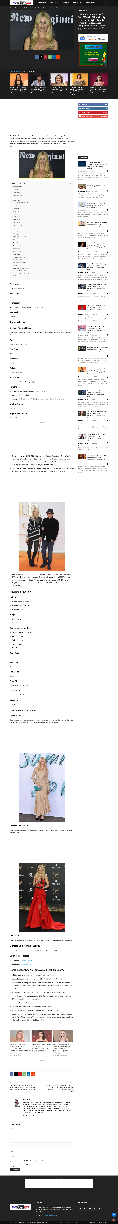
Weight (17, 234)
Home (11, 8)
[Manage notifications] (113, 1219)
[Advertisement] (41, 119)
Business (65, 3)
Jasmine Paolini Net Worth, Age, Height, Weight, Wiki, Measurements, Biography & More (97, 267)
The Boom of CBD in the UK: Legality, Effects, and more (96, 186)
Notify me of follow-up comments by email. (22, 1164)
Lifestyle (54, 3)
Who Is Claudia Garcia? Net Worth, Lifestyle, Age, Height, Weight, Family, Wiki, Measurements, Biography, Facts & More (20, 1048)
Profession (18, 192)
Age (16, 205)
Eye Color (17, 242)
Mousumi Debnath (83, 231)
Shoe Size (17, 248)
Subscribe (104, 116)
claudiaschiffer (26, 964)
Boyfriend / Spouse (20, 226)
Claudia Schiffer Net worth (20, 268)
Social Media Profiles (20, 270)
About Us (59, 1222)
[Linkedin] (54, 57)
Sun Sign (17, 208)
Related (17, 276)
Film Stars (77, 3)
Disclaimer (83, 1222)
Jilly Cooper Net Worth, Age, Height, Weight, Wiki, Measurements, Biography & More (96, 329)
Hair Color (18, 245)
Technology (41, 3)
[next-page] (107, 71)
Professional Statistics (19, 257)
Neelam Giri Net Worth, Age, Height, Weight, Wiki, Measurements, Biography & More (58, 90)
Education (17, 217)
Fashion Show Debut (20, 262)
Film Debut (18, 265)
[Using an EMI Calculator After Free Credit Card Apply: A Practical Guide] (82, 204)
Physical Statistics (17, 229)
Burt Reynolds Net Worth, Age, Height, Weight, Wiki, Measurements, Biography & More (96, 246)
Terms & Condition (102, 1222)
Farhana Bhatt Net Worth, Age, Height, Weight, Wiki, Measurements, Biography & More (99, 90)
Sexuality (17, 254)
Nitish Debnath (84, 28)
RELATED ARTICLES (15, 71)
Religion (17, 214)
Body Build (18, 240)
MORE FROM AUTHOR (29, 71)
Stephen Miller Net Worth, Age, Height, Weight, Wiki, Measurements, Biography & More (97, 288)
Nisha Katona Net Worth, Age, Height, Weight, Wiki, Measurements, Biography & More (96, 394)
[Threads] (33, 1115)
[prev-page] (104, 71)
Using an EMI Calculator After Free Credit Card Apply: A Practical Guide (96, 205)
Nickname (18, 189)
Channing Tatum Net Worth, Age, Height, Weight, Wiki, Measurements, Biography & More (97, 350)
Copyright (75, 1222)
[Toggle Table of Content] (70, 183)
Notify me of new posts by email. (19, 1167)
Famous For (18, 259)
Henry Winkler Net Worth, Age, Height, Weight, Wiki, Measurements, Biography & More (97, 414)
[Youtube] (100, 1209)
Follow (105, 108)
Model (16, 8)
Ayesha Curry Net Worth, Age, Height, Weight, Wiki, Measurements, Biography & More (18, 90)
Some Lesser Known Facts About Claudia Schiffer (26, 274)
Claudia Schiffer (26, 960)
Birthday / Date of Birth (21, 202)
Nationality (18, 195)
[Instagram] (85, 1209)
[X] (41, 57)
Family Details (19, 220)
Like (106, 104)
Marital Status (19, 223)
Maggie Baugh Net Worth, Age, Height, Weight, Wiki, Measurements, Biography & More (96, 458)
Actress (85, 10)
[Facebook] (37, 57)
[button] (106, 3)
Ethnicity (17, 211)
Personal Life (16, 200)
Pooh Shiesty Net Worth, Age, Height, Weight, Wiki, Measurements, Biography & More (96, 308)
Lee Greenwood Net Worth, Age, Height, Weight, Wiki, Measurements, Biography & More (97, 225)
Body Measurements (20, 237)
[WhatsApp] (50, 57)
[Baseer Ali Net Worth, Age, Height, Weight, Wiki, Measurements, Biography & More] (39, 79)
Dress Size (18, 251)
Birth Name (18, 186)
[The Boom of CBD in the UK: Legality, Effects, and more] (82, 186)
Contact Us (67, 1222)
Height (17, 231)
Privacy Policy (92, 1222)
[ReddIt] (58, 57)
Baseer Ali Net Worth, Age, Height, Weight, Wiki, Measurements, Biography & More (38, 90)
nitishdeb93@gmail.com (50, 1215)
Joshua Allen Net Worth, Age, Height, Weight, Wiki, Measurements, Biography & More (96, 437)
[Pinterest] (45, 57)
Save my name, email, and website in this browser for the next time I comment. (31, 1161)
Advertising (90, 3)
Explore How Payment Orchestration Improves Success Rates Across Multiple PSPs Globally (97, 165)
